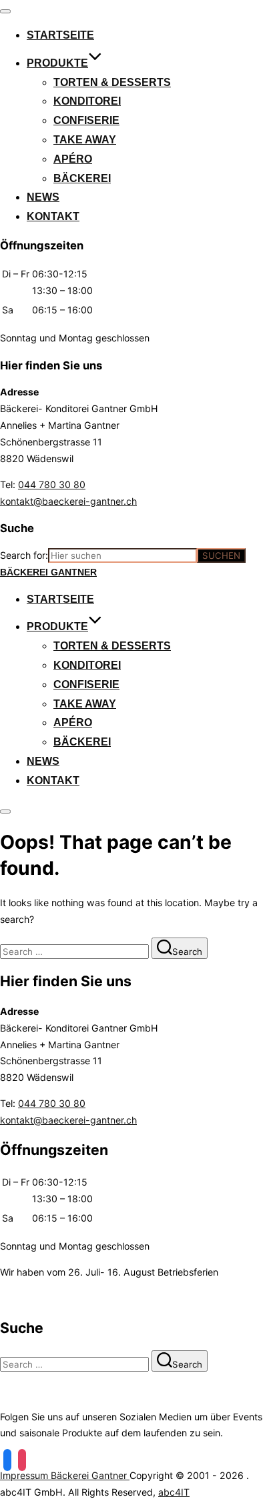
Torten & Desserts (112, 82)
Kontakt (53, 216)
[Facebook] (7, 1459)
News (43, 197)
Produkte (57, 63)
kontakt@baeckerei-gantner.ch (68, 501)
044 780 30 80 (51, 484)
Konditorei (87, 101)
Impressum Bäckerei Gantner (64, 1475)
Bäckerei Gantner (48, 572)
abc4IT (174, 1492)
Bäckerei (82, 178)
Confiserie (86, 120)
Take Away (84, 139)
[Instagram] (22, 1459)
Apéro (72, 159)
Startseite (60, 35)
